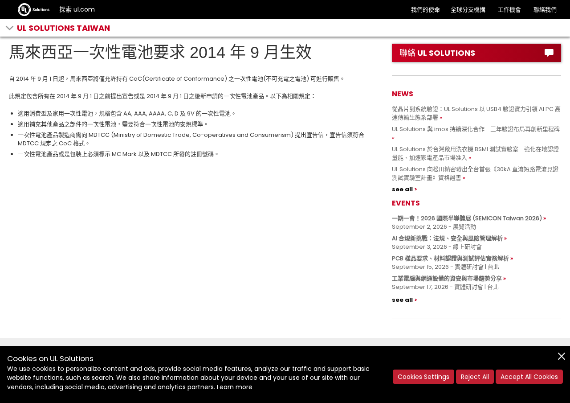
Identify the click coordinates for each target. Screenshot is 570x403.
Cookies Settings (423, 376)
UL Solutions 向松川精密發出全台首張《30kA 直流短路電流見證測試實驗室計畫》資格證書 (475, 173)
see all (402, 189)
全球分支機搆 (468, 9)
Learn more (234, 386)
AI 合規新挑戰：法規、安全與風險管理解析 (447, 238)
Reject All (475, 376)
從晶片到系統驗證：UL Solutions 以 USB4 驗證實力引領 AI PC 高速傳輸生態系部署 (476, 113)
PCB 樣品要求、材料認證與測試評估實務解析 (450, 258)
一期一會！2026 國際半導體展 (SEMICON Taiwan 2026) (467, 218)
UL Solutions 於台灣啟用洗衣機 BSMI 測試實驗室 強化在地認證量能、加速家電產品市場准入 (475, 153)
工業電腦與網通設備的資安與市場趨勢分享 (447, 278)
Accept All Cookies (529, 376)
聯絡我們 (545, 9)
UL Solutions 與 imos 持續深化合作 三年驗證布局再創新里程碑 (476, 129)
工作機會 (509, 9)
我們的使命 (425, 9)
